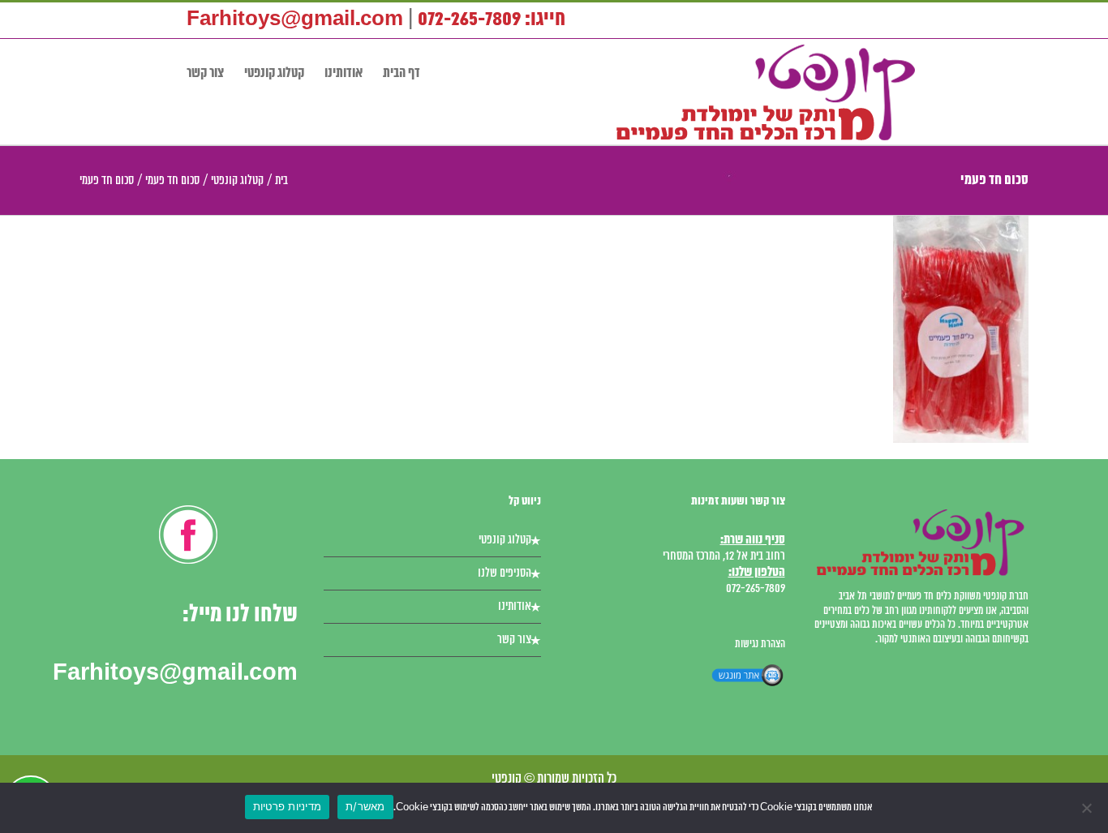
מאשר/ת (365, 806)
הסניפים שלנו (504, 573)
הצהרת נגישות (760, 644)
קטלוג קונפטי (505, 540)
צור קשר (514, 640)
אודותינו (514, 606)
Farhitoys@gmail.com (295, 19)
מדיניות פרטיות (287, 806)
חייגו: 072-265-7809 (491, 19)
